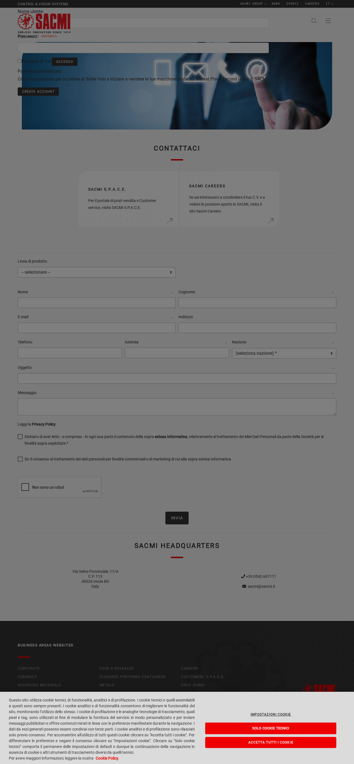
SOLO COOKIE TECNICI (270, 728)
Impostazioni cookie (271, 714)
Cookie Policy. (107, 758)
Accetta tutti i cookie (270, 742)
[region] (177, 728)
